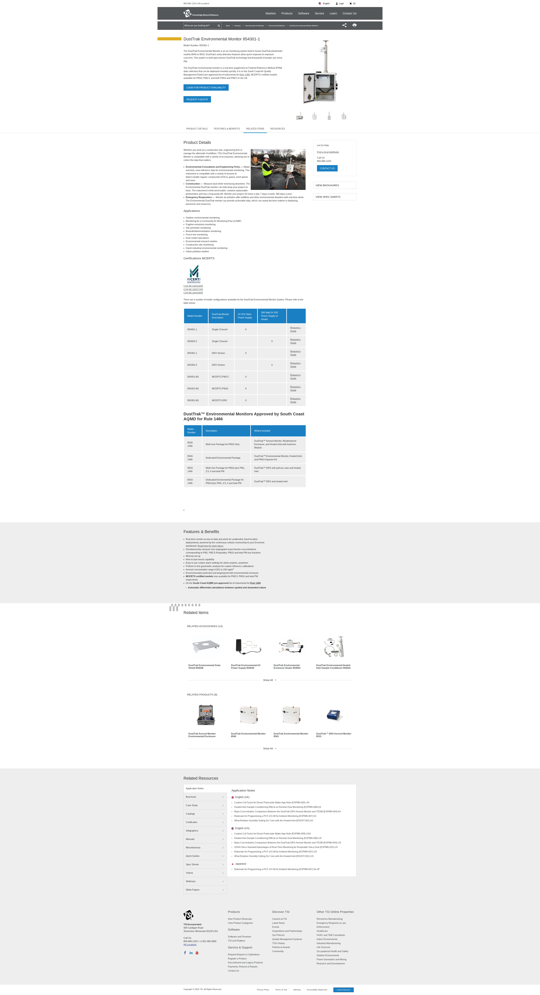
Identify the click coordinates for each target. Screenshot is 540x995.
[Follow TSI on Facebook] (185, 952)
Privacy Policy (263, 990)
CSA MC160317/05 (193, 289)
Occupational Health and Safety (332, 951)
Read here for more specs (210, 546)
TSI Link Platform (236, 941)
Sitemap (297, 990)
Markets (271, 13)
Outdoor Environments (328, 955)
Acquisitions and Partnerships (287, 931)
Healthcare (322, 931)
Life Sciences (323, 947)
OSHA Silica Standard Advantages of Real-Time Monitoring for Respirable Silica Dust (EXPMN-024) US (286, 847)
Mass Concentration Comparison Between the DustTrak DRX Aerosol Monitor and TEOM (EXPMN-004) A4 (287, 811)
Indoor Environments (327, 939)
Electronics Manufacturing (330, 919)
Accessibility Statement (317, 990)
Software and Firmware (239, 936)
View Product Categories (240, 923)
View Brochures (327, 185)
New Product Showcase (240, 919)
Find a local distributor (328, 152)
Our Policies (278, 935)
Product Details (197, 129)
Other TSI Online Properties (335, 911)
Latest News (278, 923)
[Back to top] (536, 991)
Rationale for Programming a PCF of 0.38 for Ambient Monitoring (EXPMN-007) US (275, 851)
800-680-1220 (190, 3)
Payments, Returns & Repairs (242, 966)
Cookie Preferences (343, 990)
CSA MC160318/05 (193, 293)
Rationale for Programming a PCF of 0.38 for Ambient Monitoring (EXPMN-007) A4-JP (277, 869)
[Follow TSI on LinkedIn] (191, 952)
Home (228, 25)
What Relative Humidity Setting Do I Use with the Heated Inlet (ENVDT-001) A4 (273, 820)
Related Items (255, 129)
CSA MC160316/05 (193, 286)
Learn (333, 13)
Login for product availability (206, 87)
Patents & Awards (281, 947)
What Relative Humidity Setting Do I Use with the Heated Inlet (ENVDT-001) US (274, 856)
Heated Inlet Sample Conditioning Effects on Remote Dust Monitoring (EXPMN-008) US (278, 838)
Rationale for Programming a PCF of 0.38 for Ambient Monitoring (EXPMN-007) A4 (275, 816)
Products (286, 13)
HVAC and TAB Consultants (331, 935)
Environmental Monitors (277, 25)
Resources (277, 129)
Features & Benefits (227, 129)
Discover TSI (281, 911)
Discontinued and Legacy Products (245, 962)
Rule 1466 (244, 74)
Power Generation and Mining (331, 959)
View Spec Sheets (328, 197)
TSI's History (278, 943)
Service (319, 13)
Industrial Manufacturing (329, 943)
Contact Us (349, 13)
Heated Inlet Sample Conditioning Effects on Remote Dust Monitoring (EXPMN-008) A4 (277, 807)
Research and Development (331, 963)
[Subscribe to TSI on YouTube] (197, 952)
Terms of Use (281, 990)
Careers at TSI (279, 919)
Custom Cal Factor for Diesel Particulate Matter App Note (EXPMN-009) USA (272, 833)
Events (275, 927)
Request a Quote (197, 99)
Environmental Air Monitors (254, 25)
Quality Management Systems (287, 939)
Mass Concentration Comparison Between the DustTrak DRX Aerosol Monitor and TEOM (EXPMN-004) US (287, 842)
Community (278, 951)
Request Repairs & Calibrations (244, 954)
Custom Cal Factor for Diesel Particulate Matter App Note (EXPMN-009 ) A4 (271, 802)
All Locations (203, 3)
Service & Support (240, 947)
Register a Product (237, 958)
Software (303, 13)
